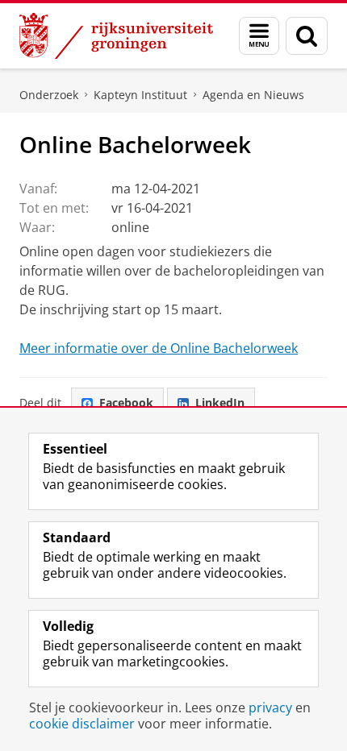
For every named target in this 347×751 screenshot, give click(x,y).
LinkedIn (220, 402)
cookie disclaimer (82, 724)
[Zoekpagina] (306, 36)
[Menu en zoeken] (259, 36)
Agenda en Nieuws (253, 94)
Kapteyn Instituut (140, 94)
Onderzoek (48, 94)
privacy (270, 707)
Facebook (126, 402)
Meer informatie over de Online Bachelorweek (158, 348)
